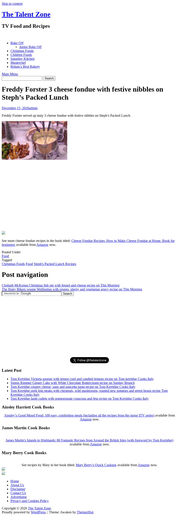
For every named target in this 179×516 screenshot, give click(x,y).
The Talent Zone (26, 14)
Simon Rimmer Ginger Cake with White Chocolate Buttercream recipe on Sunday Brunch (72, 383)
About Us (17, 485)
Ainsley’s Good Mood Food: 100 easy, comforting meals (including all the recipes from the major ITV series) (79, 415)
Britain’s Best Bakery (25, 66)
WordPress (38, 512)
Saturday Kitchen (22, 59)
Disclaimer (17, 489)
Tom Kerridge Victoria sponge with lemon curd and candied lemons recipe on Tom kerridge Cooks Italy (82, 379)
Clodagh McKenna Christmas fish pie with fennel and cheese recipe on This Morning (60, 285)
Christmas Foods (22, 51)
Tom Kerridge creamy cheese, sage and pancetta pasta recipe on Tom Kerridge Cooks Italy (72, 387)
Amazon (42, 245)
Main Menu (10, 74)
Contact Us (18, 493)
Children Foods (21, 55)
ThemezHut (85, 512)
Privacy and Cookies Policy (29, 501)
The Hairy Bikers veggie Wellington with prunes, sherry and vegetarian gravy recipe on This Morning (72, 289)
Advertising (18, 497)
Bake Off (16, 43)
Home (14, 481)
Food (5, 256)
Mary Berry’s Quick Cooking (96, 465)
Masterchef (18, 62)
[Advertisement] (81, 35)
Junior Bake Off (30, 47)
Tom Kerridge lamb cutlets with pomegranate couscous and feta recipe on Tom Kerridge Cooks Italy (79, 398)
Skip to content (12, 3)
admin (33, 108)
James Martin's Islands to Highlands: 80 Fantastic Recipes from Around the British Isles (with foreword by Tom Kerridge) (89, 440)
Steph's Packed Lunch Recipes (55, 264)
